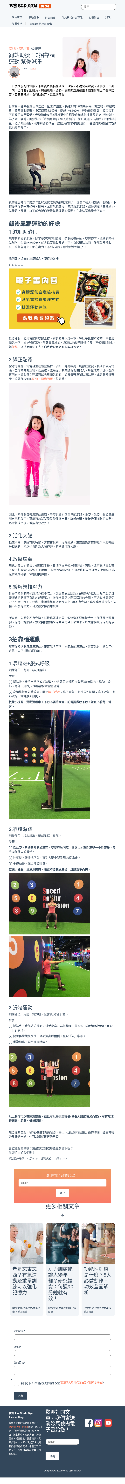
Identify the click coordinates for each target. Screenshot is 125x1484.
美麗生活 (17, 23)
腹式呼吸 (54, 692)
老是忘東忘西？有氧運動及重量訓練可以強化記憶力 (24, 1280)
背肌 (26, 48)
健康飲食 (50, 17)
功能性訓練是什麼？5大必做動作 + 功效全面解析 (97, 1280)
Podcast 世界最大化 (40, 23)
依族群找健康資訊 (72, 17)
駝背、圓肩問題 (42, 379)
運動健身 (33, 17)
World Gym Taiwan (18, 1426)
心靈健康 (94, 17)
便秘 (15, 347)
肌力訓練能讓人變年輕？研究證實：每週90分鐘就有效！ (60, 1283)
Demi (33, 68)
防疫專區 (17, 17)
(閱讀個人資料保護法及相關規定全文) (81, 1382)
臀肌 (21, 48)
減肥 (108, 17)
